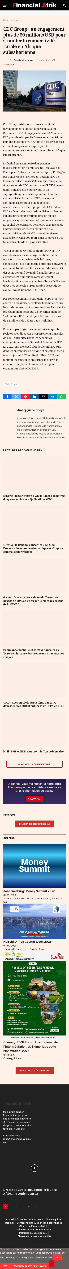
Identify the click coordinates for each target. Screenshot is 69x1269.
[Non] (51, 1263)
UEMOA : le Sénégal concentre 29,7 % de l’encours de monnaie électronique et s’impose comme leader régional (33, 548)
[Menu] (5, 5)
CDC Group (11, 384)
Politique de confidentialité (29, 1266)
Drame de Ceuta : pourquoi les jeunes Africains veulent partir (30, 1191)
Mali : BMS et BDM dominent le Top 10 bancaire (33, 751)
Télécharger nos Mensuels (34, 824)
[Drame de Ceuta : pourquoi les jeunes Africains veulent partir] (34, 1168)
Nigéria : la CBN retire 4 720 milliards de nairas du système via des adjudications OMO (34, 497)
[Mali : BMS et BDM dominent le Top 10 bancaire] (34, 729)
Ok (57, 1257)
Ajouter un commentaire (34, 764)
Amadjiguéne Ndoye (23, 60)
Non (5, 1266)
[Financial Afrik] (35, 5)
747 (28, 1206)
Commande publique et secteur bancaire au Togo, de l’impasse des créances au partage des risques (33, 653)
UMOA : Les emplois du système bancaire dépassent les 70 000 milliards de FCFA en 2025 (33, 704)
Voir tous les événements (34, 1070)
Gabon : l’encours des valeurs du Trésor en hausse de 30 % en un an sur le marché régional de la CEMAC (33, 601)
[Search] (64, 5)
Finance (10, 64)
